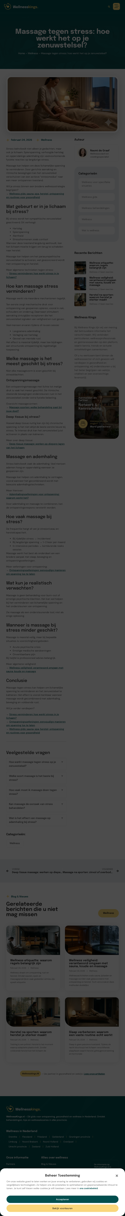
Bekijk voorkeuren (62, 1208)
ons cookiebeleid (89, 1188)
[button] (116, 1175)
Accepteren (62, 1199)
